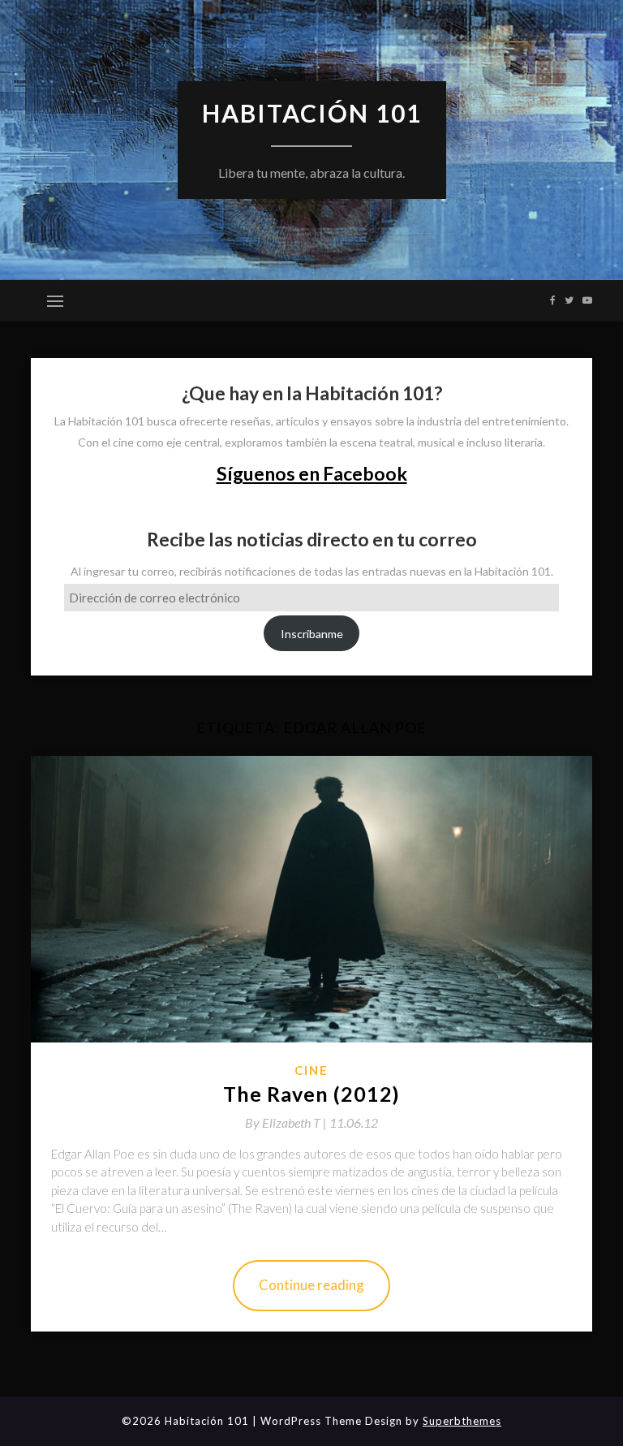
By (287, 1122)
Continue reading (311, 1284)
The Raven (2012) (311, 1093)
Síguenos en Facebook (312, 473)
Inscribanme (312, 634)
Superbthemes (462, 1420)
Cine (311, 1070)
